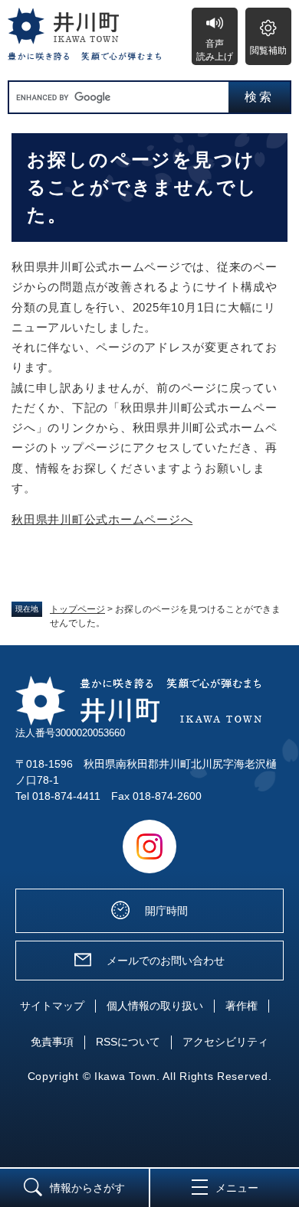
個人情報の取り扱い (155, 1006)
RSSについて (128, 1042)
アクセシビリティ (225, 1042)
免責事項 (52, 1042)
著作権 (241, 1006)
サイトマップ (52, 1006)
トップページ (77, 609)
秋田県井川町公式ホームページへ (102, 519)
